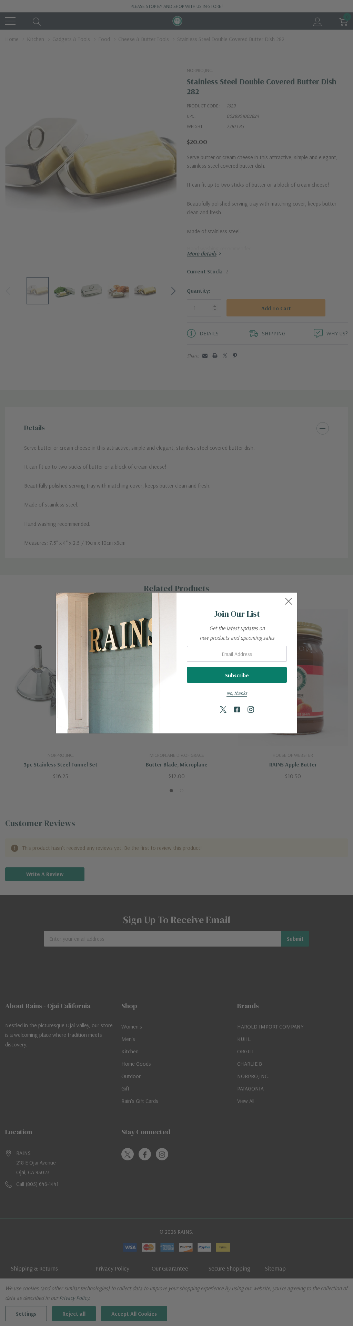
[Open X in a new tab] (223, 709)
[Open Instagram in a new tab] (250, 709)
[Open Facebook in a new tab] (237, 709)
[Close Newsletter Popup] (288, 601)
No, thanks (236, 693)
